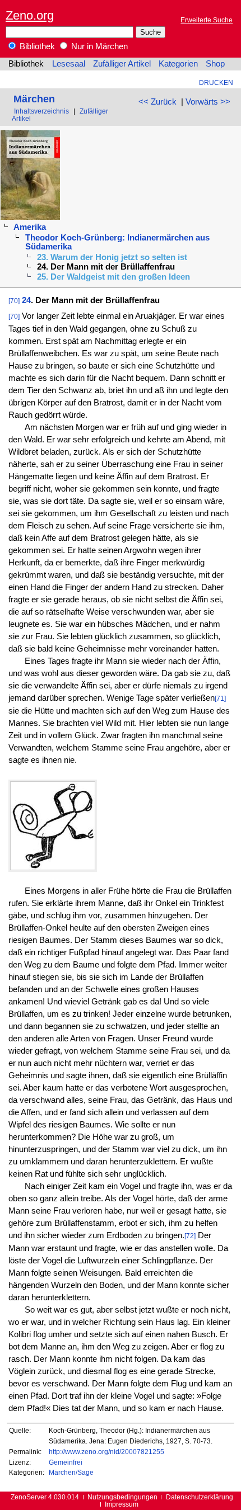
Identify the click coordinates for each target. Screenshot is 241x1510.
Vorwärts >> (208, 101)
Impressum (121, 1504)
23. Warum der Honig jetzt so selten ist (112, 257)
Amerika (29, 227)
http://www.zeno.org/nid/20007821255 (106, 1451)
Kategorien (178, 63)
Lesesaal (68, 63)
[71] (220, 698)
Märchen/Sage (71, 1472)
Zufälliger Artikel (122, 63)
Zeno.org (30, 15)
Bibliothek (36, 46)
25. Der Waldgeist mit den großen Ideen (113, 276)
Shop (215, 63)
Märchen (34, 99)
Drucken (216, 82)
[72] (190, 1235)
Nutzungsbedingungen (122, 1496)
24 (26, 300)
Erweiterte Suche (206, 19)
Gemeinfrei (65, 1462)
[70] (14, 300)
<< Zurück (157, 101)
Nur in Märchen (98, 46)
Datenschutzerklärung (199, 1496)
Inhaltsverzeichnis (41, 111)
